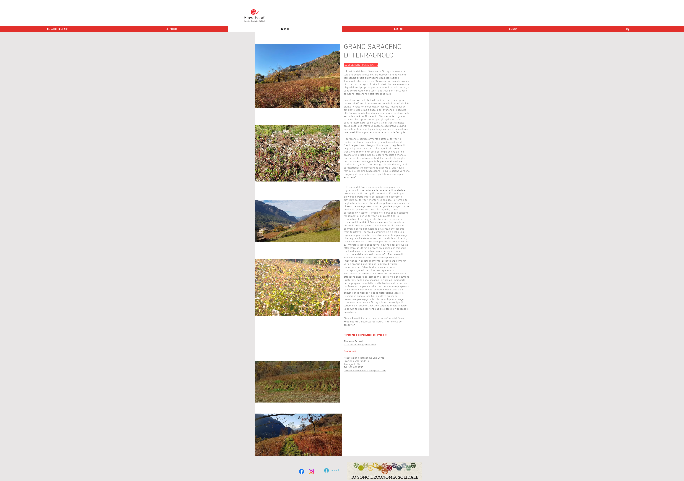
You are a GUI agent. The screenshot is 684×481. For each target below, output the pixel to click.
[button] (513, 29)
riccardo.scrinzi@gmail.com (360, 344)
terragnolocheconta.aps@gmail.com (365, 370)
